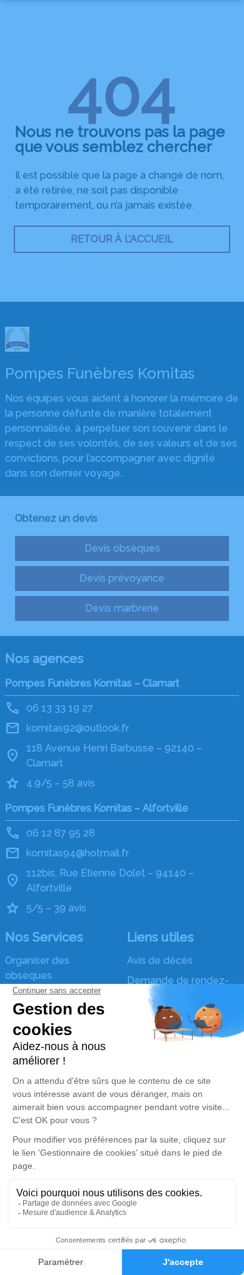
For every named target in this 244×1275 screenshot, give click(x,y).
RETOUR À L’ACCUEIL (122, 239)
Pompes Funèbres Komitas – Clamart (92, 683)
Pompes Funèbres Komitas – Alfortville (96, 808)
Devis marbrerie (122, 608)
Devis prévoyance (122, 578)
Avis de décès (160, 960)
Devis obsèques (122, 548)
